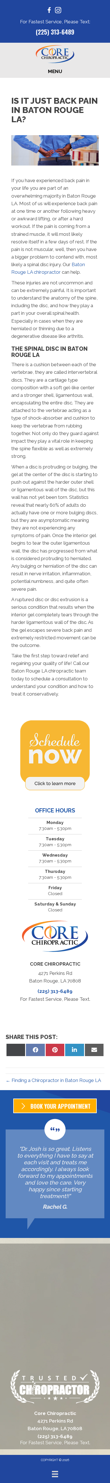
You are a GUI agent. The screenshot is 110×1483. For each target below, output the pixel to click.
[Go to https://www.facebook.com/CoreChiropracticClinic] (49, 11)
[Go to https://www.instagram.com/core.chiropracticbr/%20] (58, 11)
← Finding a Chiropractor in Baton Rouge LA (53, 1080)
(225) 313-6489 (55, 31)
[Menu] (55, 1474)
